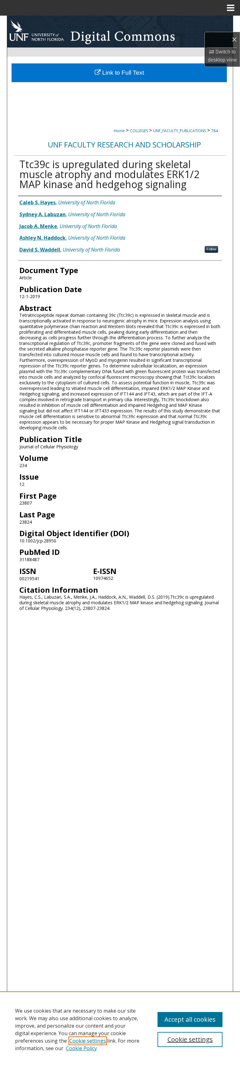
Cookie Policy (81, 1048)
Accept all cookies (190, 1019)
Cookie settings (87, 1040)
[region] (120, 1029)
